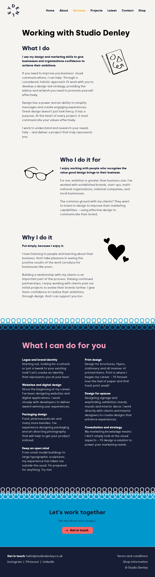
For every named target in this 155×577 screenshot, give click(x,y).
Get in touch (79, 530)
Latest (112, 10)
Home (50, 10)
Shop (142, 10)
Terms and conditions (132, 556)
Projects (96, 10)
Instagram (14, 562)
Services (79, 10)
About (63, 10)
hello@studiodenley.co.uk (44, 556)
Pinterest (32, 562)
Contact (128, 10)
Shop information (135, 562)
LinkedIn (48, 562)
